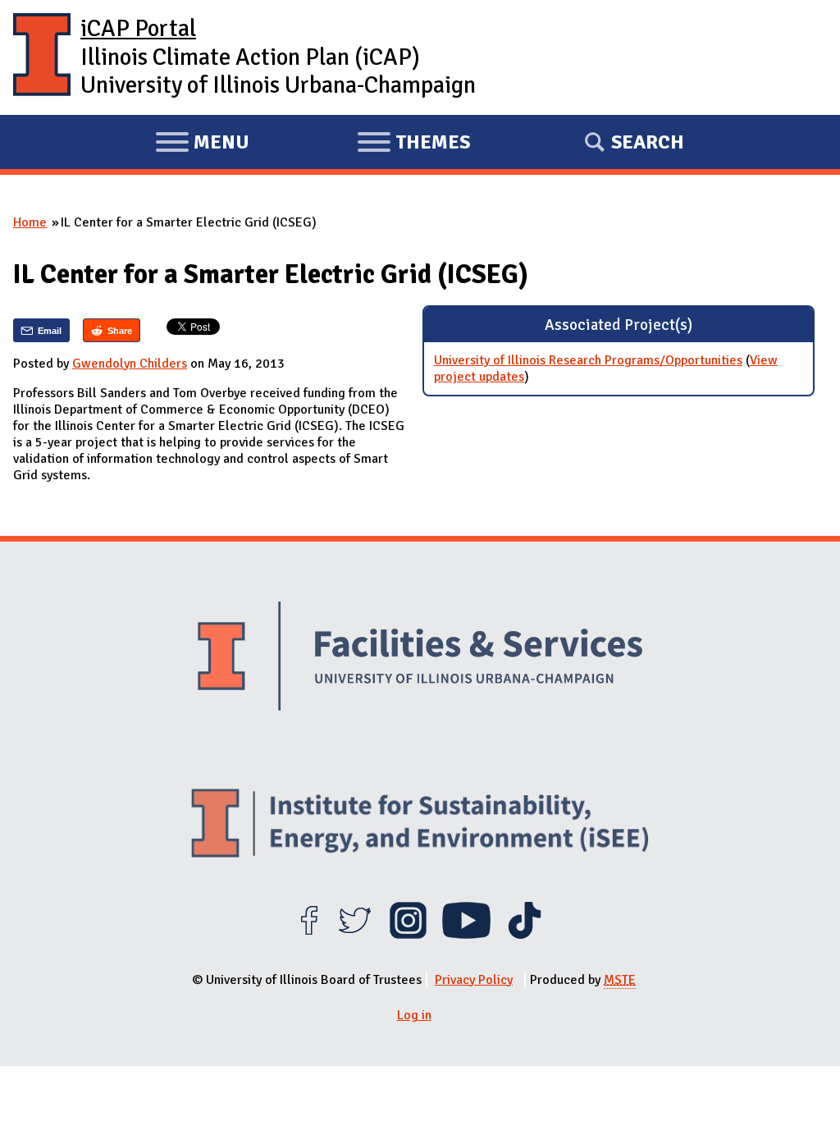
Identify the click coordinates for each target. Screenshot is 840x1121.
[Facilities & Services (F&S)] (420, 658)
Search (647, 142)
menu (202, 144)
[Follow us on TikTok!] (524, 935)
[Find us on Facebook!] (308, 935)
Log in (414, 1015)
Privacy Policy (474, 980)
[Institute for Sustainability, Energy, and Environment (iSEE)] (420, 825)
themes (413, 144)
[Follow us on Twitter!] (354, 935)
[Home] (42, 57)
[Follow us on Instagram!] (408, 935)
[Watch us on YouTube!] (466, 935)
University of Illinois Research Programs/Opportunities (588, 360)
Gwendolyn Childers (129, 363)
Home (30, 222)
